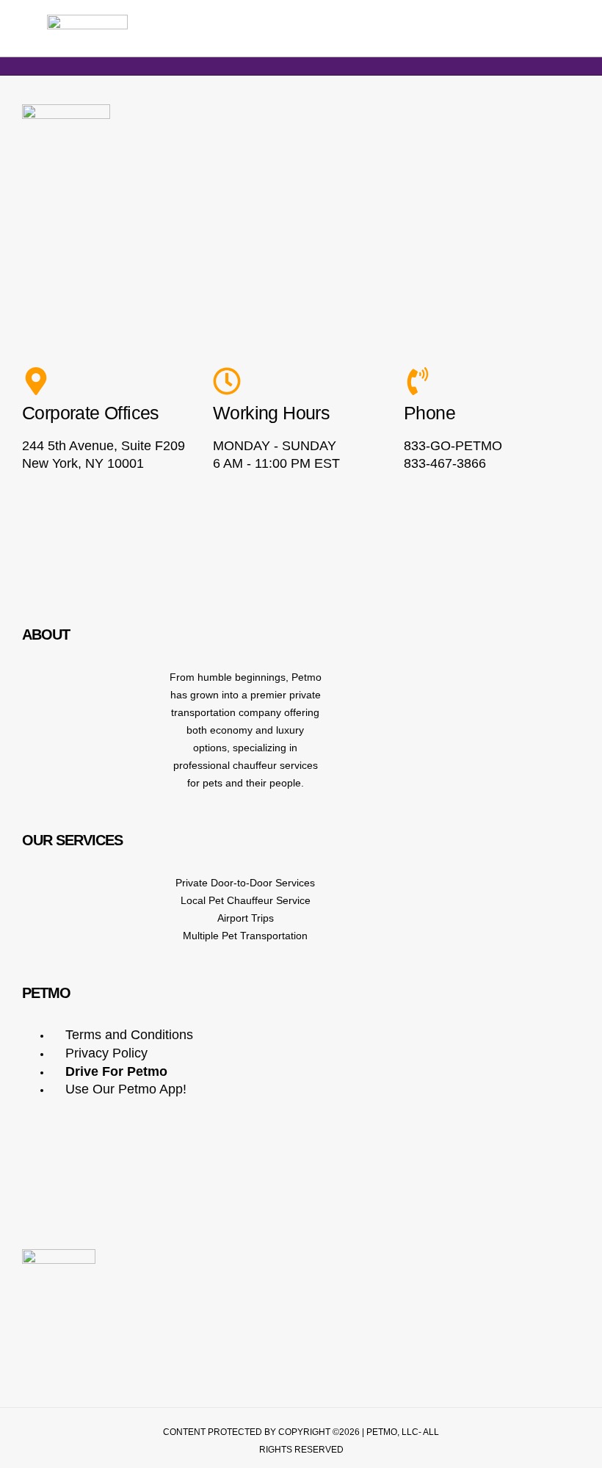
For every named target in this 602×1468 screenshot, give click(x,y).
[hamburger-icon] (570, 29)
